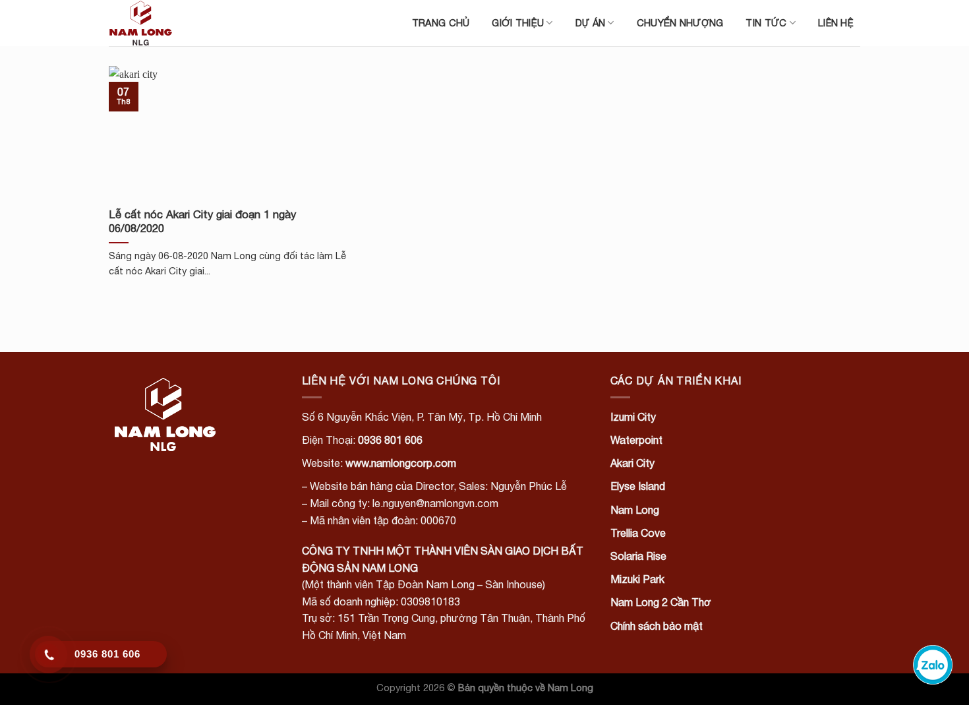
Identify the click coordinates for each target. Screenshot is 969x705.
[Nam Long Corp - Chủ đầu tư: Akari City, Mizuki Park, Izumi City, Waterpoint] (175, 23)
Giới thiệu (518, 22)
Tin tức (766, 22)
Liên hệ (836, 22)
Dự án (590, 22)
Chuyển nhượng (680, 22)
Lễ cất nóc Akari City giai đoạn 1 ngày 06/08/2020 (202, 221)
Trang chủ (441, 22)
